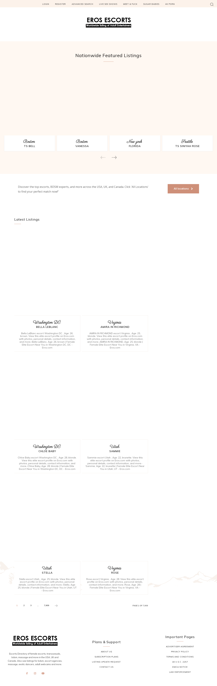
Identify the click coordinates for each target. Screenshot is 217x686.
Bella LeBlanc (47, 327)
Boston (29, 141)
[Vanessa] (82, 102)
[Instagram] (35, 673)
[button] (212, 4)
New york (134, 141)
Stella (47, 572)
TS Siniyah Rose (187, 146)
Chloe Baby (47, 451)
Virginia (114, 322)
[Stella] (47, 518)
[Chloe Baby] (47, 396)
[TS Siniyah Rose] (187, 102)
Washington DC (46, 322)
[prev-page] (103, 157)
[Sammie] (115, 396)
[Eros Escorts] (108, 23)
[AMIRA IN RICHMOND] (115, 272)
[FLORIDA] (134, 102)
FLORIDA (135, 146)
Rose (115, 572)
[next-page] (114, 157)
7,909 (46, 605)
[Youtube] (43, 673)
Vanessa (82, 146)
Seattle (187, 141)
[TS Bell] (29, 102)
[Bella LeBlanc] (47, 272)
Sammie (115, 451)
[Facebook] (27, 673)
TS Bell (29, 146)
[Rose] (115, 518)
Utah (114, 447)
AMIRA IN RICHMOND (115, 327)
